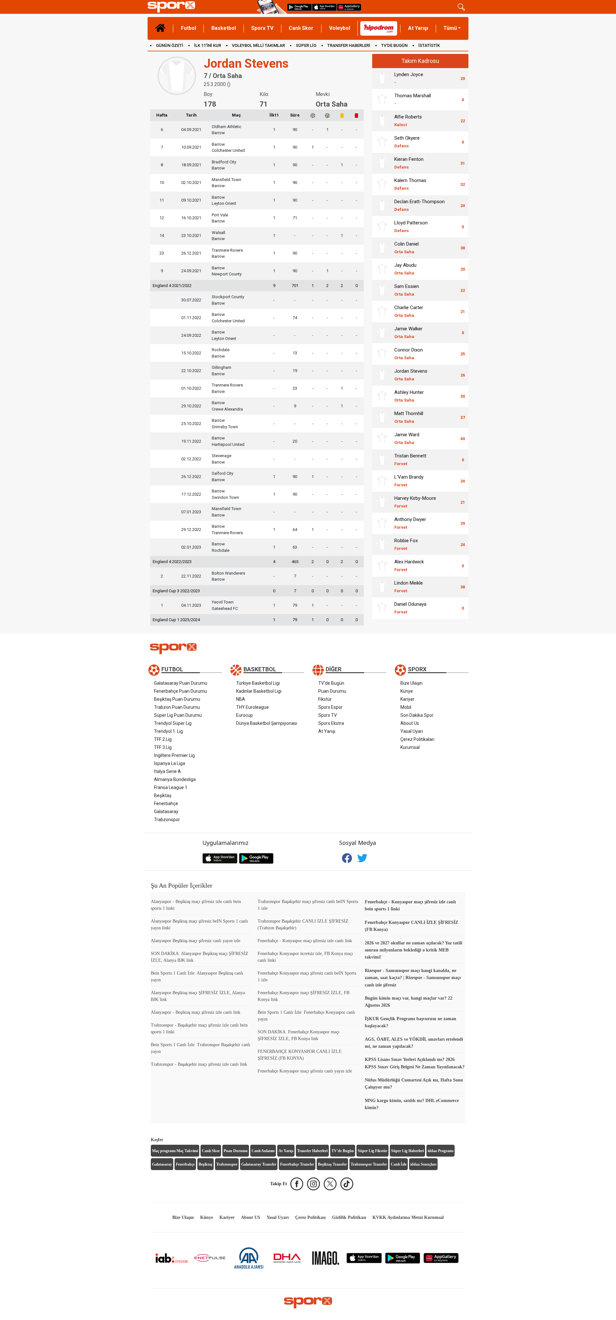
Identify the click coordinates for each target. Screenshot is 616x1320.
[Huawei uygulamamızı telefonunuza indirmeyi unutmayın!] (349, 7)
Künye (406, 691)
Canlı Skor (301, 28)
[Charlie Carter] (382, 311)
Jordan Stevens (410, 374)
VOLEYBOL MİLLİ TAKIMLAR (258, 45)
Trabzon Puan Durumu (177, 707)
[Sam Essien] (382, 290)
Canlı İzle (398, 1164)
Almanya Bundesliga (175, 779)
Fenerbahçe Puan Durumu (180, 691)
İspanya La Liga (169, 763)
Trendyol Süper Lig (173, 723)
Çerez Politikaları (417, 739)
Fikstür (325, 699)
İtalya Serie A (167, 771)
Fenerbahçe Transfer (297, 1164)
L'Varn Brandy (409, 480)
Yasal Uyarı (411, 731)
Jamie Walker (408, 332)
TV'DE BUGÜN (394, 45)
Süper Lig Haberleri (407, 1151)
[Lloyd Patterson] (382, 226)
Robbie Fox (406, 544)
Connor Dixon (408, 353)
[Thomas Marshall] (382, 99)
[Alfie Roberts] (382, 120)
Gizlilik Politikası (349, 1217)
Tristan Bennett (410, 459)
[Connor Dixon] (382, 354)
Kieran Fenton (409, 162)
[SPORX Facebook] (297, 1184)
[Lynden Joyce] (382, 78)
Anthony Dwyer (410, 523)
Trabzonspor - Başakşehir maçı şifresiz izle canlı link (199, 1064)
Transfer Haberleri (312, 1151)
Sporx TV (262, 28)
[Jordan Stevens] (382, 375)
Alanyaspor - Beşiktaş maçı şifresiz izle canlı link (195, 1012)
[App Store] (364, 1257)
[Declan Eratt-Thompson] (382, 205)
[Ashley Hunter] (382, 396)
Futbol (188, 28)
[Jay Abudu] (382, 269)
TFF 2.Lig (163, 739)
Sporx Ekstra (331, 723)
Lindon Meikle (408, 586)
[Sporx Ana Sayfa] (201, 7)
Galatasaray (166, 811)
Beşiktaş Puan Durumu (177, 699)
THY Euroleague (252, 707)
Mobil (405, 707)
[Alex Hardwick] (382, 565)
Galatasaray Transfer (258, 1164)
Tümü (450, 28)
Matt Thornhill (408, 417)
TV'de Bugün (331, 683)
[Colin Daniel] (382, 248)
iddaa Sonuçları (423, 1164)
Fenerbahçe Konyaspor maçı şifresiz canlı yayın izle (305, 1071)
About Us (409, 723)
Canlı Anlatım (263, 1151)
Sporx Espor (330, 707)
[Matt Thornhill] (382, 417)
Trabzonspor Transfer (369, 1164)
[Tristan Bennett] (382, 459)
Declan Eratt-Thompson (419, 205)
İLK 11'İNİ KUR (207, 45)
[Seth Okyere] (382, 142)
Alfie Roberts (408, 120)
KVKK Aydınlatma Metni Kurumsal (408, 1217)
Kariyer (407, 699)
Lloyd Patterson (411, 226)
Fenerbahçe (166, 803)
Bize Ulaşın (411, 683)
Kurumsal (410, 747)
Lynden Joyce (408, 78)
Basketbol (223, 28)
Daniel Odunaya (410, 607)
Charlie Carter (408, 311)
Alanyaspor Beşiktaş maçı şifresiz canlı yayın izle (195, 940)
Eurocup (244, 715)
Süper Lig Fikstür (372, 1151)
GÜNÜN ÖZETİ (169, 45)
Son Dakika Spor (416, 715)
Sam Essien (406, 290)
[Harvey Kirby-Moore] (382, 502)
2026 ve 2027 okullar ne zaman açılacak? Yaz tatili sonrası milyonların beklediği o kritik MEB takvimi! (413, 950)
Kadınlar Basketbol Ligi (258, 691)
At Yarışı (418, 28)
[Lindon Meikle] (382, 587)
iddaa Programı (440, 1151)
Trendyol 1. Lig (168, 731)
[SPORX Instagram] (313, 1184)
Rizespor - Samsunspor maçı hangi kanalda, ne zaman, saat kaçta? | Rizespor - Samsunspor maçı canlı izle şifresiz (413, 977)
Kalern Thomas (410, 184)
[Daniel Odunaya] (382, 608)
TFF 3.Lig (163, 747)
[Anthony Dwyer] (382, 523)
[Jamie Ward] (382, 438)
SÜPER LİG (306, 45)
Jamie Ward (406, 438)
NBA (240, 699)
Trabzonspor (167, 819)
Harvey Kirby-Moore (415, 501)
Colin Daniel (406, 247)
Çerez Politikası (310, 1217)
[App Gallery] (441, 1257)
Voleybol (339, 28)
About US (250, 1217)
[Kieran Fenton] (382, 163)
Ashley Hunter (409, 396)
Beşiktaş (162, 795)
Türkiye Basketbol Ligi (258, 683)
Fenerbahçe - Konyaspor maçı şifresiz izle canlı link (305, 940)
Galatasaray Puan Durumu (180, 683)
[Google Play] (402, 1257)
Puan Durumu (332, 691)
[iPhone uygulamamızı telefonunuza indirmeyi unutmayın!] (324, 7)
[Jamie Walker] (382, 332)
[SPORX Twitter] (330, 1184)
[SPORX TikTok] (347, 1184)
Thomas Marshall (412, 99)
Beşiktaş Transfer (332, 1164)
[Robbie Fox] (382, 544)
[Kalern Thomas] (382, 184)
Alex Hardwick (409, 565)
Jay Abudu (405, 268)
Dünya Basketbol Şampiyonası (266, 723)
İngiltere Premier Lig (174, 755)
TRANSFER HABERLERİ (348, 45)
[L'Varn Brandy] (382, 481)
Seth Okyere (407, 141)
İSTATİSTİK (429, 45)
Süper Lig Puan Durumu (178, 715)
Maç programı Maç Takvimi (175, 1151)
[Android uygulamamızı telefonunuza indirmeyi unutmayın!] (299, 7)
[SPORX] (308, 1302)
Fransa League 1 (170, 787)
